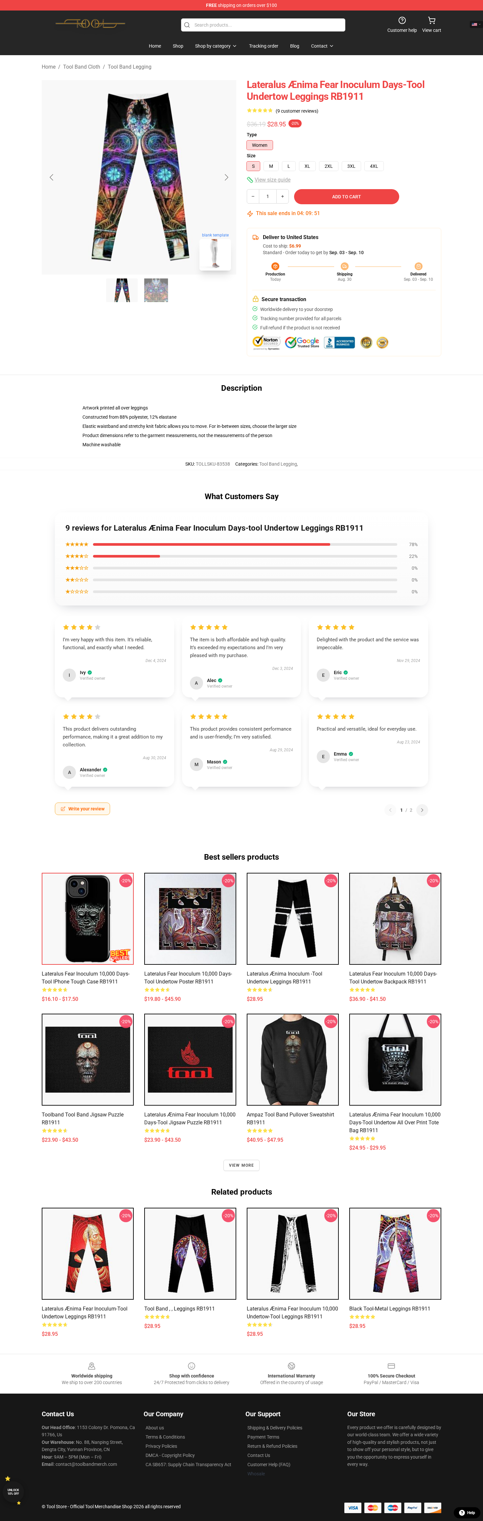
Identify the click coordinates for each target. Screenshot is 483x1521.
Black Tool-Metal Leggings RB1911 (389, 1309)
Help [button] (471, 1512)
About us (155, 1427)
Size (251, 155)
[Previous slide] (52, 177)
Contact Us (258, 1455)
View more (241, 1165)
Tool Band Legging (129, 67)
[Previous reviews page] (390, 810)
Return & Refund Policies (272, 1446)
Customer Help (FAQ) (268, 1464)
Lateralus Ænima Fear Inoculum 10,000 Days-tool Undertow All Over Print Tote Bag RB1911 (395, 1123)
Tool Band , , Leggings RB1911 (179, 1309)
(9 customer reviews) (297, 111)
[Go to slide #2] (156, 290)
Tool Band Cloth (81, 67)
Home (49, 67)
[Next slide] (226, 177)
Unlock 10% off (13, 1491)
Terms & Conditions (165, 1437)
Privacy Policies (161, 1446)
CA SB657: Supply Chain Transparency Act (188, 1464)
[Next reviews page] (422, 810)
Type (252, 134)
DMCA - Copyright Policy (170, 1455)
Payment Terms (263, 1437)
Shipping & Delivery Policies (274, 1427)
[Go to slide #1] (122, 290)
